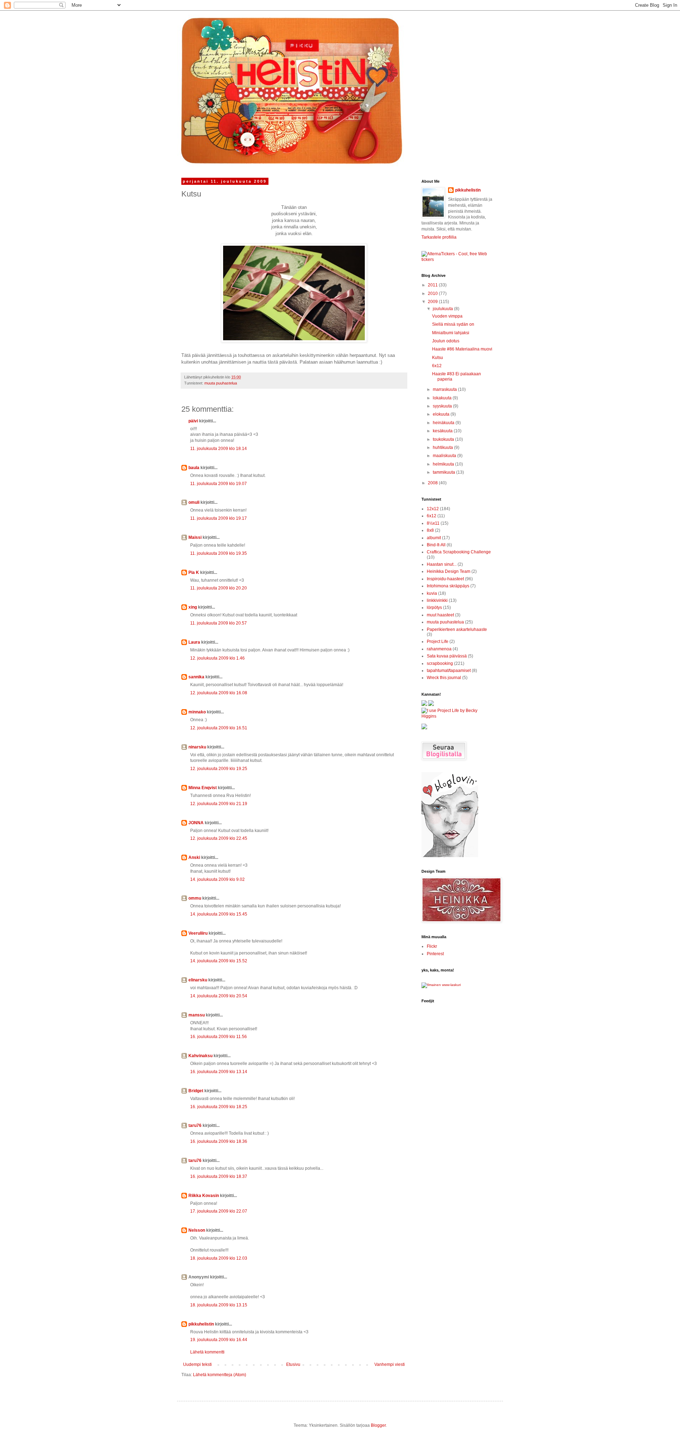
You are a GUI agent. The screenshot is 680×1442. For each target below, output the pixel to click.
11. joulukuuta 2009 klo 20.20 (218, 588)
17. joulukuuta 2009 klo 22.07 (218, 1211)
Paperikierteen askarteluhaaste (457, 629)
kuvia (432, 593)
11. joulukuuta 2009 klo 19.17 (218, 518)
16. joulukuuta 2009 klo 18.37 (218, 1176)
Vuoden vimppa (447, 316)
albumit (434, 537)
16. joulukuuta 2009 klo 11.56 (218, 1036)
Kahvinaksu (200, 1055)
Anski (194, 857)
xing (192, 607)
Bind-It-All (436, 544)
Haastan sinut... (442, 564)
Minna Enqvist (202, 787)
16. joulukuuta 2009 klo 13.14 (218, 1071)
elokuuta (441, 414)
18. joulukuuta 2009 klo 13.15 (218, 1305)
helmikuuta (444, 464)
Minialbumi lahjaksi (450, 332)
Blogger (378, 1425)
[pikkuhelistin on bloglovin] (449, 855)
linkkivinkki (437, 600)
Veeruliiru (198, 933)
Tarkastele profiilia (439, 237)
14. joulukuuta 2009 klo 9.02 (217, 879)
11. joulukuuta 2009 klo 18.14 (218, 448)
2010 (433, 293)
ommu (194, 898)
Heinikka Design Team (448, 571)
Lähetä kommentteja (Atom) (219, 1374)
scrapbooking (440, 663)
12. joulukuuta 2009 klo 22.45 (218, 838)
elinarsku (197, 980)
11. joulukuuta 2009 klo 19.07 (218, 483)
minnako (197, 711)
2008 (433, 482)
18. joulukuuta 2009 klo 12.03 (218, 1258)
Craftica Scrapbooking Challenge (459, 551)
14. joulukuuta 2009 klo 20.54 (218, 995)
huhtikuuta (443, 447)
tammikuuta (444, 472)
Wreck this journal (444, 677)
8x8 (430, 530)
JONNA (196, 822)
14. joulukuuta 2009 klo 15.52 (218, 960)
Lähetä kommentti (207, 1352)
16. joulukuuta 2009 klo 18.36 (218, 1141)
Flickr (432, 946)
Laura (194, 642)
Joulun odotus (445, 340)
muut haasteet (440, 614)
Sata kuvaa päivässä (447, 656)
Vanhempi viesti (389, 1364)
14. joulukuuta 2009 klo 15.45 (218, 914)
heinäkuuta (444, 422)
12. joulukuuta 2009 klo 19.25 (218, 768)
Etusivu (293, 1364)
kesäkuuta (443, 430)
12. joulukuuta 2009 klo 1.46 (217, 658)
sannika (196, 676)
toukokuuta (444, 439)
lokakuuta (443, 397)
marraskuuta (445, 389)
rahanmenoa (439, 648)
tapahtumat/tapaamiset (449, 670)
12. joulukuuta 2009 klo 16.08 (218, 692)
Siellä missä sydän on (453, 324)
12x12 (433, 508)
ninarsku (197, 747)
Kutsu (437, 357)
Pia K (193, 572)
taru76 (195, 1125)
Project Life (437, 641)
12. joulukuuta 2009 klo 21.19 (218, 803)
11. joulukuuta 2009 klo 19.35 (218, 553)
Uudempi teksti (197, 1364)
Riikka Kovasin (203, 1195)
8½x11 (433, 523)
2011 (433, 285)
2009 (433, 301)
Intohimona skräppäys (448, 585)
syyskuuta (443, 406)
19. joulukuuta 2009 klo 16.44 (218, 1339)
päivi (193, 420)
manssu (196, 1015)
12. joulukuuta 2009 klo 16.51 (218, 727)
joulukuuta (443, 308)
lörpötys (434, 607)
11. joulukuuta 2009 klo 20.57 (218, 623)
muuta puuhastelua (220, 383)
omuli (193, 502)
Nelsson (196, 1230)
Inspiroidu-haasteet (445, 578)
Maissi (195, 537)
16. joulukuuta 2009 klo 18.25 (218, 1106)
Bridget (195, 1090)
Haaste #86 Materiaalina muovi (462, 349)
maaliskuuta (445, 455)
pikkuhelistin (201, 1324)
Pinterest (435, 953)
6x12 (437, 365)
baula (193, 467)
